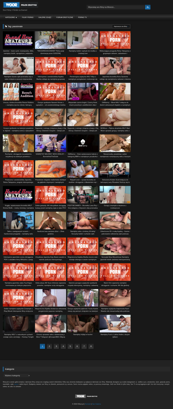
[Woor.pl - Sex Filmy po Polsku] (20, 5)
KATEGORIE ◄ (11, 17)
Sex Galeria (96, 404)
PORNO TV (82, 17)
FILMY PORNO (27, 17)
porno (16, 384)
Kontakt (88, 404)
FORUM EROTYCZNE (64, 17)
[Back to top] (165, 402)
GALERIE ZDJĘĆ (44, 17)
